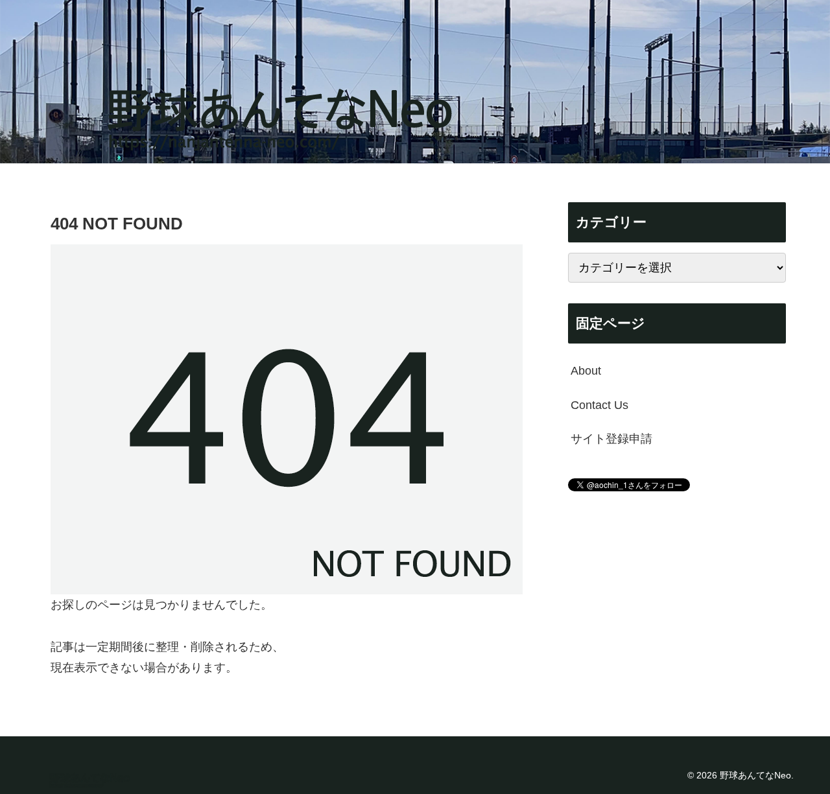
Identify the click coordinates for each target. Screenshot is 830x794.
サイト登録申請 (611, 438)
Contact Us (599, 404)
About (586, 370)
